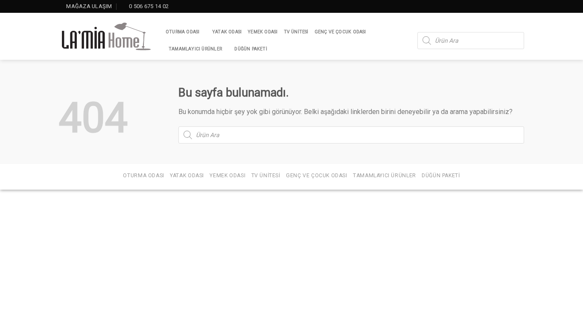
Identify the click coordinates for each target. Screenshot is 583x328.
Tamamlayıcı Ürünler (195, 49)
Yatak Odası (227, 32)
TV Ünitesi (296, 32)
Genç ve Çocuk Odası (340, 32)
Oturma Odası (183, 32)
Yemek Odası (262, 32)
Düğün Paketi (250, 49)
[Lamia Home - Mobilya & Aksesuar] (106, 36)
